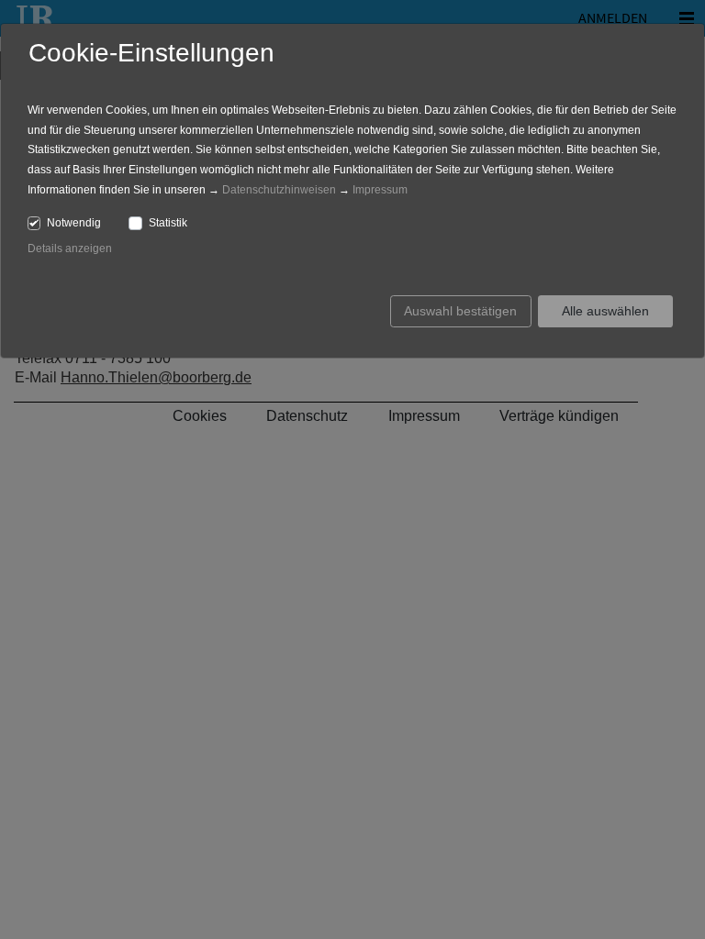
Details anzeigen (70, 248)
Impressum (380, 189)
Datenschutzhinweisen (279, 189)
